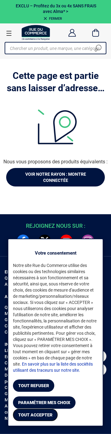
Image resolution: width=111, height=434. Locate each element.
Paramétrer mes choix (44, 402)
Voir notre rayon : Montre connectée (55, 177)
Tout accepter (35, 414)
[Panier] (96, 32)
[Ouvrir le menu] (9, 33)
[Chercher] (98, 48)
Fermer (55, 19)
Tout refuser (33, 385)
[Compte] (72, 32)
